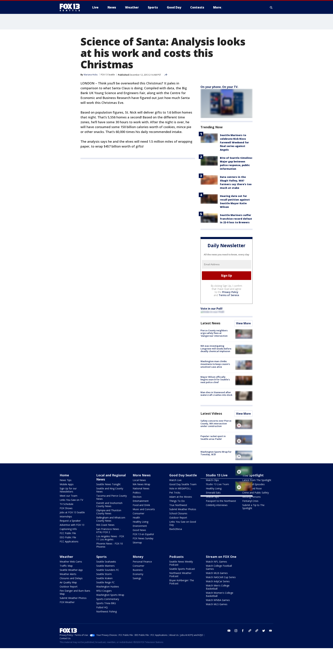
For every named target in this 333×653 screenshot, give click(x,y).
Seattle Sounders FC (107, 570)
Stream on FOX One (221, 557)
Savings (137, 578)
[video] (244, 424)
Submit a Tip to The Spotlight (253, 506)
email (270, 630)
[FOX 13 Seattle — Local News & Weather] (71, 7)
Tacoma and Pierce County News (111, 497)
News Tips (65, 480)
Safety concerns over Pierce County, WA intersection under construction (215, 423)
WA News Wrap (141, 484)
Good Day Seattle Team (183, 484)
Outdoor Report (178, 517)
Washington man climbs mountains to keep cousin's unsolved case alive (215, 364)
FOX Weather (67, 602)
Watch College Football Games (219, 567)
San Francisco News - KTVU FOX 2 (108, 530)
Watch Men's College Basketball (217, 587)
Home (64, 475)
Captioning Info (68, 529)
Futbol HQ (102, 607)
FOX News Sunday (143, 538)
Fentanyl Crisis (250, 501)
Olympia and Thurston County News (108, 512)
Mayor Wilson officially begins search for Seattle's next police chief (215, 379)
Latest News (210, 323)
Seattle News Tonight (108, 484)
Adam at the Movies (180, 496)
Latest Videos (211, 413)
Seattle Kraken (104, 578)
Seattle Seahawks (106, 561)
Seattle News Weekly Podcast (181, 563)
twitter (263, 630)
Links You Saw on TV (71, 499)
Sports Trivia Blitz (106, 603)
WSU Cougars (104, 590)
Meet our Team (68, 495)
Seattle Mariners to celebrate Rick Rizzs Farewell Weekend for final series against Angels (234, 142)
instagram (236, 630)
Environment (140, 525)
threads (256, 630)
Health (136, 517)
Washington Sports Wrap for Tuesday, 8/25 (216, 453)
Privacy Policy (230, 292)
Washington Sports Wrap (110, 594)
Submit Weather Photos (182, 509)
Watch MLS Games (216, 604)
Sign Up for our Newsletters (68, 490)
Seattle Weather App (71, 570)
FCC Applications (69, 541)
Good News (139, 530)
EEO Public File (68, 537)
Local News (139, 480)
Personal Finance (142, 561)
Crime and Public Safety (255, 492)
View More (243, 323)
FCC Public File (68, 533)
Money (138, 557)
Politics (137, 492)
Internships (66, 516)
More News (142, 475)
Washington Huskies (107, 586)
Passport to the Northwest (221, 501)
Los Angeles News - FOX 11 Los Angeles (110, 538)
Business (138, 570)
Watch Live (175, 480)
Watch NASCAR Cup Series (221, 577)
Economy (138, 574)
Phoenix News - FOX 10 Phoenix (109, 545)
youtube (229, 630)
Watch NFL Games (216, 561)
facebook (243, 630)
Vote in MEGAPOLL (180, 488)
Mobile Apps (67, 484)
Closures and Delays (71, 578)
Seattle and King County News (109, 490)
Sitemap (137, 542)
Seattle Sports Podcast (182, 568)
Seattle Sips (212, 496)
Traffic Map (66, 565)
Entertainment (141, 501)
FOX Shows (66, 508)
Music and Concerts (144, 509)
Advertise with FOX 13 (72, 524)
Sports (101, 557)
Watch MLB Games (217, 573)
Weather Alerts (68, 574)
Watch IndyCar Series (218, 581)
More (217, 7)
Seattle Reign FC (105, 582)
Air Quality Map (68, 582)
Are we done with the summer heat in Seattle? (213, 484)
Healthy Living (140, 521)
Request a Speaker (70, 520)
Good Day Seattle (183, 475)
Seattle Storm (104, 574)
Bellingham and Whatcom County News (110, 519)
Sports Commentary (107, 599)
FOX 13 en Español (143, 534)
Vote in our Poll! (211, 308)
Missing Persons (251, 496)
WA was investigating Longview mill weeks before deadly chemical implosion (215, 348)
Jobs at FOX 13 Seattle (72, 512)
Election (137, 496)
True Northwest (178, 505)
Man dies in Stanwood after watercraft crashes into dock (216, 394)
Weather (66, 557)
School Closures (178, 513)
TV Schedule (66, 504)
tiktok (250, 630)
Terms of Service (229, 295)
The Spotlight (253, 475)
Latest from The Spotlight (256, 480)
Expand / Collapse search (271, 7)
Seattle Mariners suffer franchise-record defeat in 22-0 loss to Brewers (236, 218)
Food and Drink (141, 505)
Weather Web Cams (71, 561)
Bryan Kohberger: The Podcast (181, 582)
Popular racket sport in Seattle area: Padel (213, 437)
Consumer (138, 513)
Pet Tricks (174, 492)
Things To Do (177, 501)
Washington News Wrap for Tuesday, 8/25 (215, 469)
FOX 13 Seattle (108, 74)
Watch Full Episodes (253, 484)
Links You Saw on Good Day (182, 523)
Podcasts (176, 557)
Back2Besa (175, 529)
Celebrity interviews (217, 505)
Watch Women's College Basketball (219, 594)
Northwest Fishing (106, 611)
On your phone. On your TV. (219, 87)
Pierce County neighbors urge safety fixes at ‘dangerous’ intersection (214, 333)
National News (141, 488)
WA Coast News (105, 524)
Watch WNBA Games (218, 600)
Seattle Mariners (105, 565)
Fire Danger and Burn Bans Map (75, 592)
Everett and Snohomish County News (109, 504)
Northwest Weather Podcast (180, 574)
